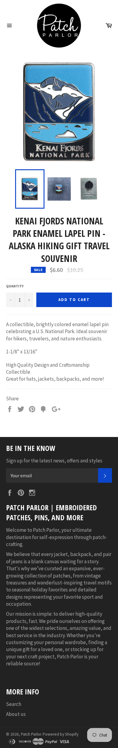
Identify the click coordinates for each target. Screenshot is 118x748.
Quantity (15, 286)
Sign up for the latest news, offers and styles (54, 460)
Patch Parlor (31, 734)
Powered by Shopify (60, 734)
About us (16, 714)
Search (13, 704)
